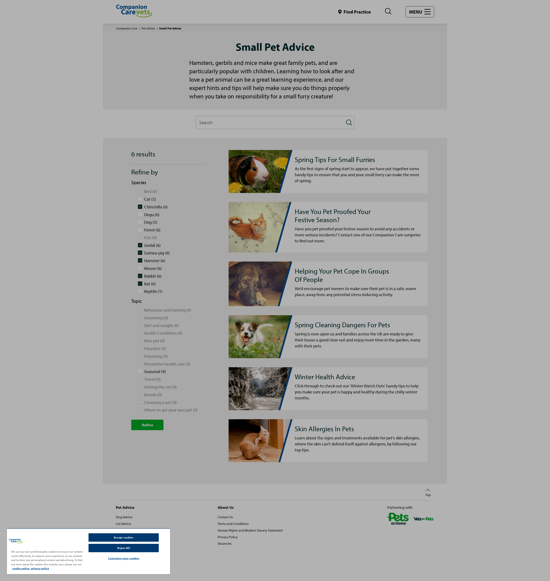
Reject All (123, 548)
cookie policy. (21, 568)
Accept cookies (124, 537)
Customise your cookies (123, 558)
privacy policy (40, 568)
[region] (88, 551)
